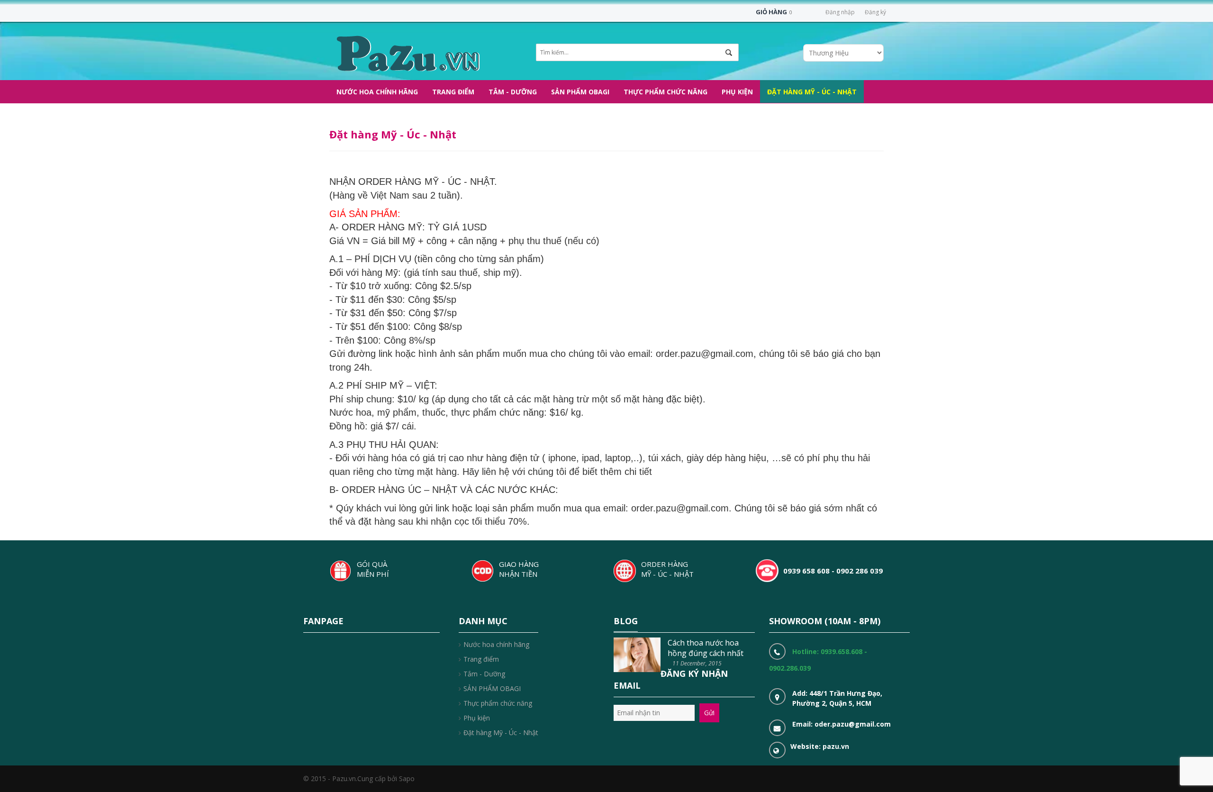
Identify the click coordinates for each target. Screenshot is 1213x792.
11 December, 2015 (697, 663)
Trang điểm (481, 659)
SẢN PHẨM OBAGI (492, 688)
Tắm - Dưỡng (484, 673)
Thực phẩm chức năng (497, 703)
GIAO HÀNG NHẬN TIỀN (519, 569)
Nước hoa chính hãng (496, 644)
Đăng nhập (840, 12)
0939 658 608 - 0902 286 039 (833, 570)
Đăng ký (875, 12)
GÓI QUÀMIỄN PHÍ (373, 569)
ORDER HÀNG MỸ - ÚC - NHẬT (667, 569)
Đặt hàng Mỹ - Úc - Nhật (500, 732)
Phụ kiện (476, 717)
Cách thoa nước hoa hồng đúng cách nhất (705, 647)
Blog (626, 621)
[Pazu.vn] (406, 52)
